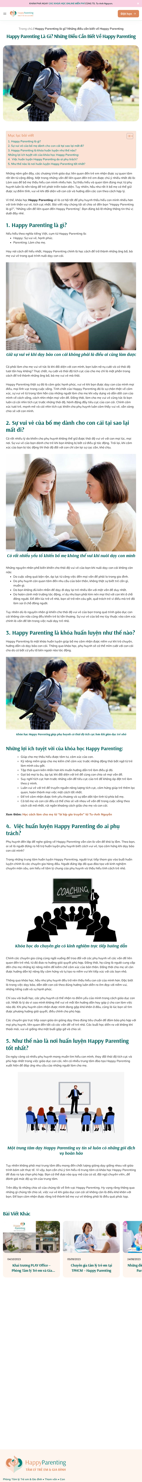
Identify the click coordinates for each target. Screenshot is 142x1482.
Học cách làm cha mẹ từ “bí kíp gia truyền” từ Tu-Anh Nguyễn (67, 814)
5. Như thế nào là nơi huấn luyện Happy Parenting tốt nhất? (46, 164)
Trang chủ (25, 28)
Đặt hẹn (126, 14)
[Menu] (5, 14)
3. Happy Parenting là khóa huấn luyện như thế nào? (42, 150)
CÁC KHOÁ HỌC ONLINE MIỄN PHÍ (66, 3)
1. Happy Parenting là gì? (24, 141)
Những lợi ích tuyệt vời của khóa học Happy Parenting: (43, 155)
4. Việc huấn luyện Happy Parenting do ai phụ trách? (42, 159)
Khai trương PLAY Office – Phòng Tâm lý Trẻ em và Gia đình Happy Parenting (31, 1270)
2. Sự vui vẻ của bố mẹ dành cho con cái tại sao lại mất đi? (46, 145)
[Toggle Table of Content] (128, 136)
